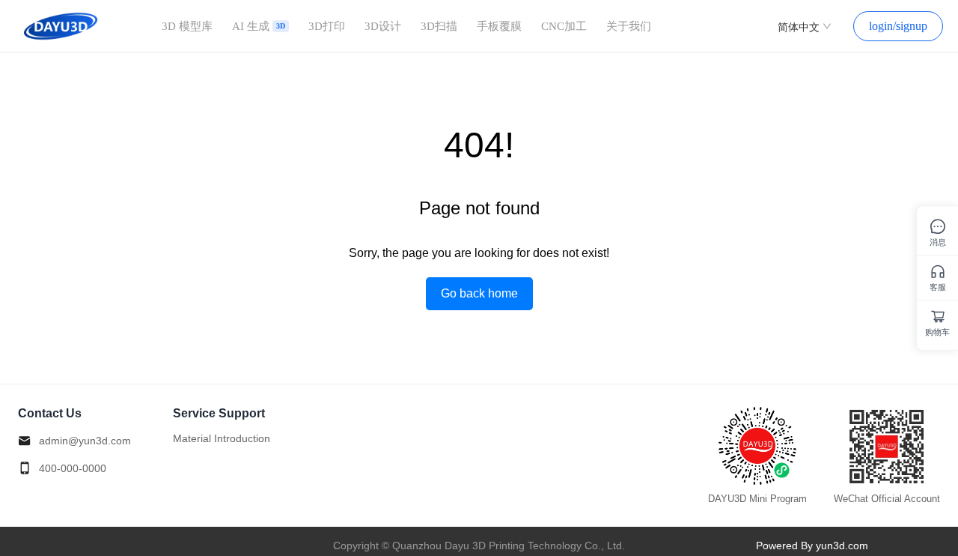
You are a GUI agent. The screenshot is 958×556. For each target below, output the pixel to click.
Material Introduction (221, 438)
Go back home (479, 293)
